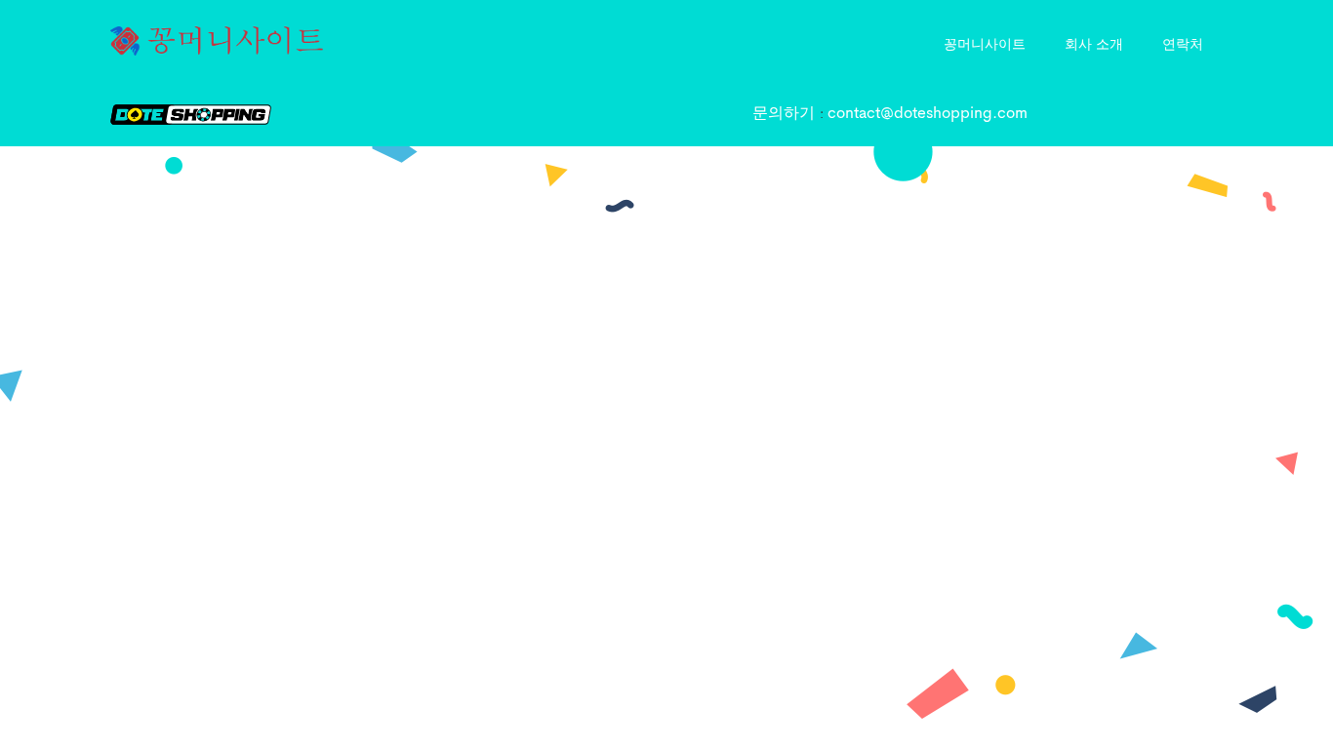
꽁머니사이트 (985, 43)
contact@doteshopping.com (928, 114)
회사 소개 (1094, 43)
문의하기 (786, 114)
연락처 (1182, 43)
